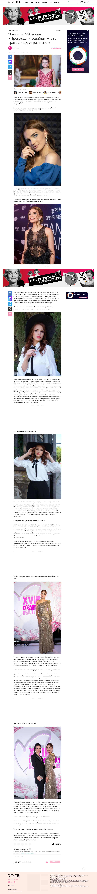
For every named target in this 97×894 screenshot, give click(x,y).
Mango (25, 51)
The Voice (16, 2)
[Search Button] (85, 2)
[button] (60, 92)
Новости (18, 30)
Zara (28, 51)
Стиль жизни (11, 30)
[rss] (9, 879)
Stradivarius (32, 51)
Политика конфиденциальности (15, 891)
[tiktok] (11, 882)
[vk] (11, 879)
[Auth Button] (88, 2)
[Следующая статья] (48, 868)
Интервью (21, 51)
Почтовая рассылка (82, 2)
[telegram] (14, 879)
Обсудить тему (57, 48)
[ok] (9, 882)
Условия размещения (12, 889)
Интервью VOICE (14, 51)
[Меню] (9, 2)
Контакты (10, 885)
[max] (14, 882)
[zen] (17, 879)
